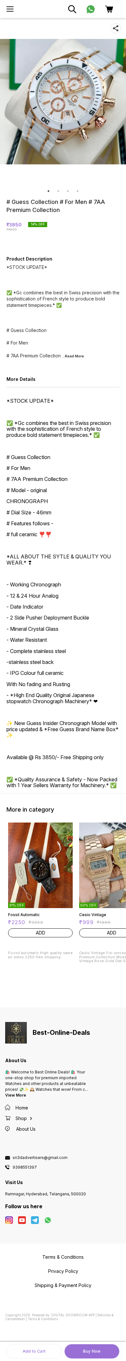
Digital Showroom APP (73, 1315)
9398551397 (25, 1167)
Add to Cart (34, 1351)
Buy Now (91, 1351)
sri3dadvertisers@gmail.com (40, 1157)
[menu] (10, 9)
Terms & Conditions (43, 1319)
